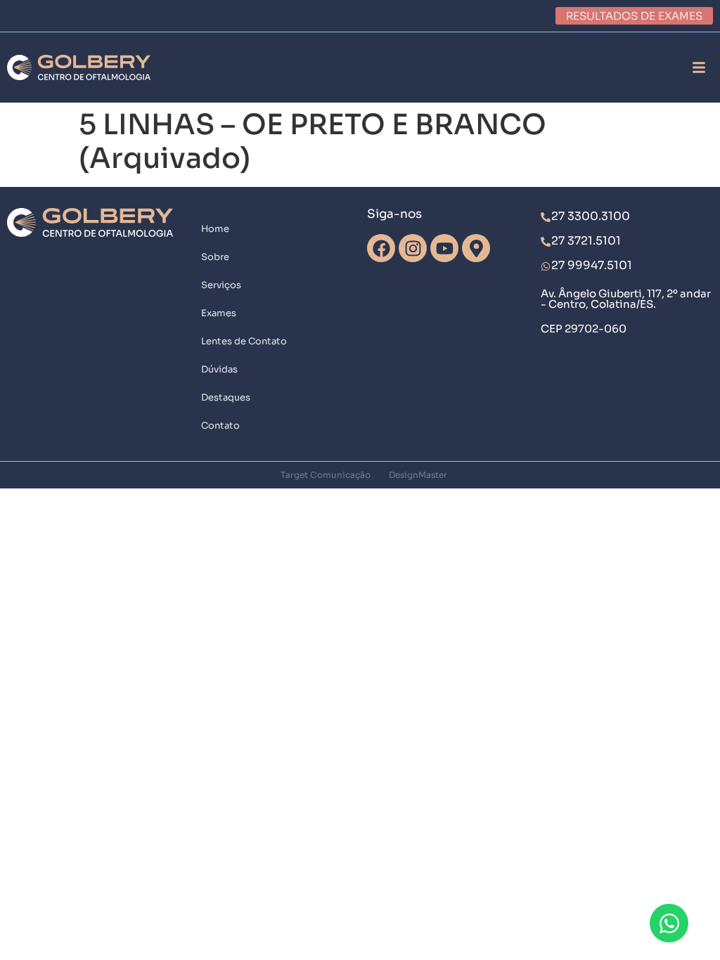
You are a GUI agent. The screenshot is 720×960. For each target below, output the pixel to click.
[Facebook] (381, 248)
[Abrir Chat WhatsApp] (669, 923)
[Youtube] (444, 248)
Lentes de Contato (244, 341)
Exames (218, 313)
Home (215, 229)
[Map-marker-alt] (476, 248)
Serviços (221, 285)
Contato (220, 426)
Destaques (225, 397)
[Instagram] (413, 248)
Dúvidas (219, 369)
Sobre (215, 257)
